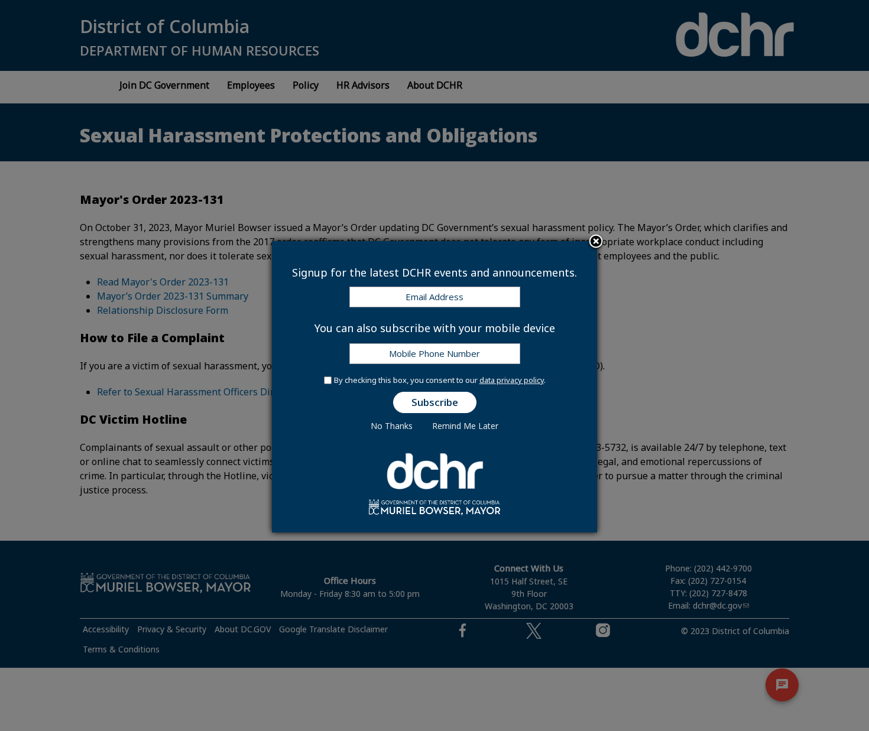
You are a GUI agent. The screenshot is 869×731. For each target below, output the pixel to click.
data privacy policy (511, 380)
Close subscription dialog (596, 242)
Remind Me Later (465, 425)
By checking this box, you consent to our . (440, 380)
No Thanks (392, 425)
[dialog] (434, 387)
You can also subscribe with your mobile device (434, 328)
